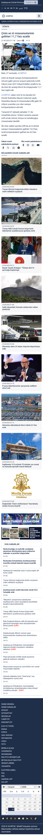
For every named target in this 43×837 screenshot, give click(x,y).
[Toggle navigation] (38, 16)
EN (8, 8)
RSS (2, 776)
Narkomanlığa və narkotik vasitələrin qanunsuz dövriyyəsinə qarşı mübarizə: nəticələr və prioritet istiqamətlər (19, 551)
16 (40, 802)
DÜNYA (5, 26)
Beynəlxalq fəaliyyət (11, 760)
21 (30, 806)
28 (30, 809)
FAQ (2, 773)
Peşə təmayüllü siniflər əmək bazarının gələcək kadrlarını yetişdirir (18, 658)
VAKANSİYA (6, 766)
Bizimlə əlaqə (7, 748)
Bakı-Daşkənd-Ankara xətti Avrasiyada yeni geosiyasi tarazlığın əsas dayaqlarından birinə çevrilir (20, 623)
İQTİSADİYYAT (6, 713)
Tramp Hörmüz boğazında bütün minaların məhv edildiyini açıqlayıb (19, 190)
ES (17, 8)
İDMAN (4, 729)
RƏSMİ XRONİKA (7, 704)
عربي (21, 8)
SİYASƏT (4, 710)
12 (18, 802)
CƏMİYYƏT (5, 719)
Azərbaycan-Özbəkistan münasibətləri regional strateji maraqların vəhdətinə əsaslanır (18, 647)
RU (5, 8)
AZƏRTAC (22, 73)
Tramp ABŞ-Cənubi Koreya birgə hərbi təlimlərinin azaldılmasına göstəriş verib (18, 230)
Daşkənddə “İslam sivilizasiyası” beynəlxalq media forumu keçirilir (20, 505)
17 (6, 806)
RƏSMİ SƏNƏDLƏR (8, 707)
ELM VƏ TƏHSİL (7, 726)
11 (13, 802)
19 (18, 806)
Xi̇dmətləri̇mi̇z (7, 763)
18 (13, 806)
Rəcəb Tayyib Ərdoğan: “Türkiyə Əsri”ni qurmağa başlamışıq (18, 269)
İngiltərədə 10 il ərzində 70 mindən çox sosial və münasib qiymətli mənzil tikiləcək (20, 465)
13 (24, 802)
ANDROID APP (6, 779)
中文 (26, 8)
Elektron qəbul (8, 770)
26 (18, 809)
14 (30, 802)
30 (40, 809)
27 (24, 809)
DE (11, 8)
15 (35, 802)
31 (6, 813)
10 (6, 802)
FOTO (3, 744)
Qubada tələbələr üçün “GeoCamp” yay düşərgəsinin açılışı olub (19, 677)
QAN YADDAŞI (6, 735)
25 (13, 809)
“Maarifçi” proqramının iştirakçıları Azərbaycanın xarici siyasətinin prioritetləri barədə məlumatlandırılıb (20, 602)
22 (35, 806)
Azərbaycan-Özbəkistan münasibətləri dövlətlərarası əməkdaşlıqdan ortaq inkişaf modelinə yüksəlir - (20, 688)
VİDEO (3, 741)
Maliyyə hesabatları (10, 757)
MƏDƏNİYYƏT (6, 722)
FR (14, 8)
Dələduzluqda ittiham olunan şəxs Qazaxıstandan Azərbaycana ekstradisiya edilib (20, 635)
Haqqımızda (6, 751)
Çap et (19, 41)
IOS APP (4, 782)
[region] (22, 622)
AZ (2, 8)
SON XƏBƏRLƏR (11, 544)
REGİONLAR (6, 716)
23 (40, 806)
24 (6, 809)
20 (24, 806)
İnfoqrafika (6, 738)
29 (35, 809)
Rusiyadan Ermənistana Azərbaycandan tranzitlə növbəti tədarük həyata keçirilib (19, 562)
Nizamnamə (6, 754)
